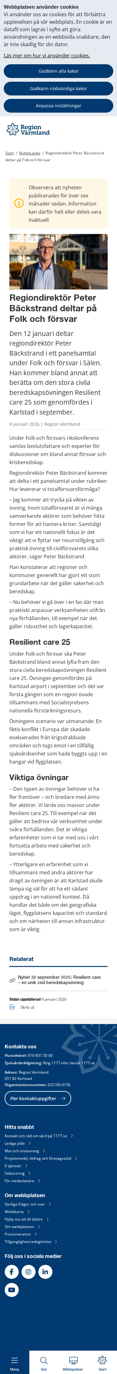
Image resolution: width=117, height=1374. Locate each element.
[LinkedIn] (45, 1272)
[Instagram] (29, 1272)
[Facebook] (12, 1272)
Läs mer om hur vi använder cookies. (47, 55)
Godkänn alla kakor (59, 71)
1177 (55, 1063)
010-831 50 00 (40, 1055)
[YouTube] (12, 1290)
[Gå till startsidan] (28, 135)
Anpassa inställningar (58, 106)
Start (9, 153)
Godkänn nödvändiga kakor (58, 88)
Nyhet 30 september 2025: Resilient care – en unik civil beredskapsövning (59, 980)
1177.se (88, 1063)
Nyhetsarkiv (29, 153)
